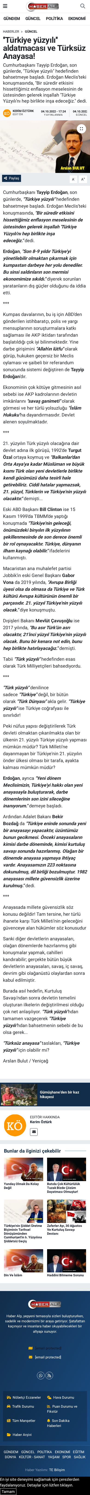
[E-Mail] (34, 1132)
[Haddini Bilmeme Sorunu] (66, 1260)
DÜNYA (10, 1457)
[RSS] (49, 1375)
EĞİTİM (78, 1452)
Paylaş (14, 178)
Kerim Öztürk (41, 1122)
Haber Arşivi (22, 1435)
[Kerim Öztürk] (15, 1124)
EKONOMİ (77, 18)
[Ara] (82, 6)
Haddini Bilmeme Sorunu (65, 1275)
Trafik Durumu (23, 1406)
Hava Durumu (63, 1397)
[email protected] (48, 1348)
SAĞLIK (79, 1457)
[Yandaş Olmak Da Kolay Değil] (23, 1169)
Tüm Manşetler (23, 1421)
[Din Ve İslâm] (23, 1260)
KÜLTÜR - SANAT (32, 1457)
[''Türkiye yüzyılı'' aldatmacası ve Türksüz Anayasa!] (45, 146)
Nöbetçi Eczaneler (27, 1397)
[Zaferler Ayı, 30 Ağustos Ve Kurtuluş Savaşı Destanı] (66, 1210)
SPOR (66, 1457)
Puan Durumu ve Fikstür (62, 1409)
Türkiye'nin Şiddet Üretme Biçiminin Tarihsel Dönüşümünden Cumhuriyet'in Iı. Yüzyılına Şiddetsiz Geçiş (23, 1233)
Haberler (11, 31)
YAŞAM (54, 1457)
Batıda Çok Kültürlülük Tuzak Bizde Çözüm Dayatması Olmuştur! (63, 1188)
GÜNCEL (32, 18)
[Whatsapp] (41, 1375)
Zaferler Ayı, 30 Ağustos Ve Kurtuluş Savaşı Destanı (64, 1229)
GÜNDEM (11, 18)
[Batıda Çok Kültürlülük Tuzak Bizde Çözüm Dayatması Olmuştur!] (66, 1169)
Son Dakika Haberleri (58, 1423)
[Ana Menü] (5, 6)
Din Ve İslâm (13, 1275)
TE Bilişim (57, 1470)
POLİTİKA (54, 18)
